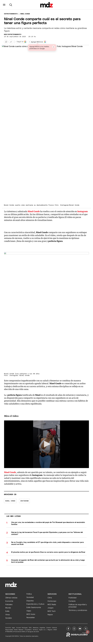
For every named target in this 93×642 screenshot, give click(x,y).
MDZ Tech (52, 611)
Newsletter (30, 618)
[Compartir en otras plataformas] (11, 42)
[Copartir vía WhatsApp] (6, 42)
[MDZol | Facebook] (68, 628)
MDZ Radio (52, 604)
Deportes (30, 601)
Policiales (8, 604)
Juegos (50, 608)
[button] (4, 5)
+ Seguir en (19, 41)
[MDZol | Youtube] (80, 628)
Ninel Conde (10, 501)
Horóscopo (52, 601)
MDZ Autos (30, 614)
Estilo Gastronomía (33, 607)
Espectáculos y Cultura (35, 604)
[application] (46, 444)
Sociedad (30, 597)
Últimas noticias (11, 598)
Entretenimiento (11, 14)
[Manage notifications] (87, 632)
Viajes (28, 611)
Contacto (72, 601)
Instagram (24, 501)
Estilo (7, 611)
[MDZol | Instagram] (74, 628)
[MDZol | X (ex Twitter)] (86, 628)
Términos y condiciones (78, 610)
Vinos (7, 615)
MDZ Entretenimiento (12, 34)
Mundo (8, 608)
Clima (50, 598)
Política (29, 594)
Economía (9, 601)
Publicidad (72, 598)
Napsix (50, 615)
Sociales (8, 618)
